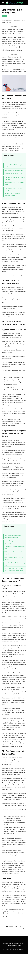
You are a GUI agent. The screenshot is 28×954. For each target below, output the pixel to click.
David (11, 16)
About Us (8, 940)
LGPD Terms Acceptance (14, 945)
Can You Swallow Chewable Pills (14, 170)
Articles (4, 16)
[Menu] (3, 2)
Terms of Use (7, 943)
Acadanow (9, 949)
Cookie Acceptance (17, 943)
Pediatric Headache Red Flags (13, 173)
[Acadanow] (15, 2)
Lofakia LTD (21, 949)
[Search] (25, 2)
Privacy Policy (17, 940)
